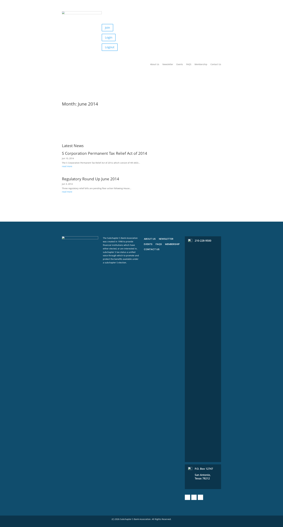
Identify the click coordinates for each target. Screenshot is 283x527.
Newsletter (167, 64)
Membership (201, 64)
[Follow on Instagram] (104, 18)
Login (108, 37)
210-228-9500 (203, 240)
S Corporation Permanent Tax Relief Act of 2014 (104, 153)
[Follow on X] (110, 18)
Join (107, 28)
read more (67, 166)
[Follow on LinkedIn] (115, 18)
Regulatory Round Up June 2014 (90, 178)
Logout (109, 47)
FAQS (188, 64)
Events (179, 64)
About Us (154, 64)
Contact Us (215, 64)
